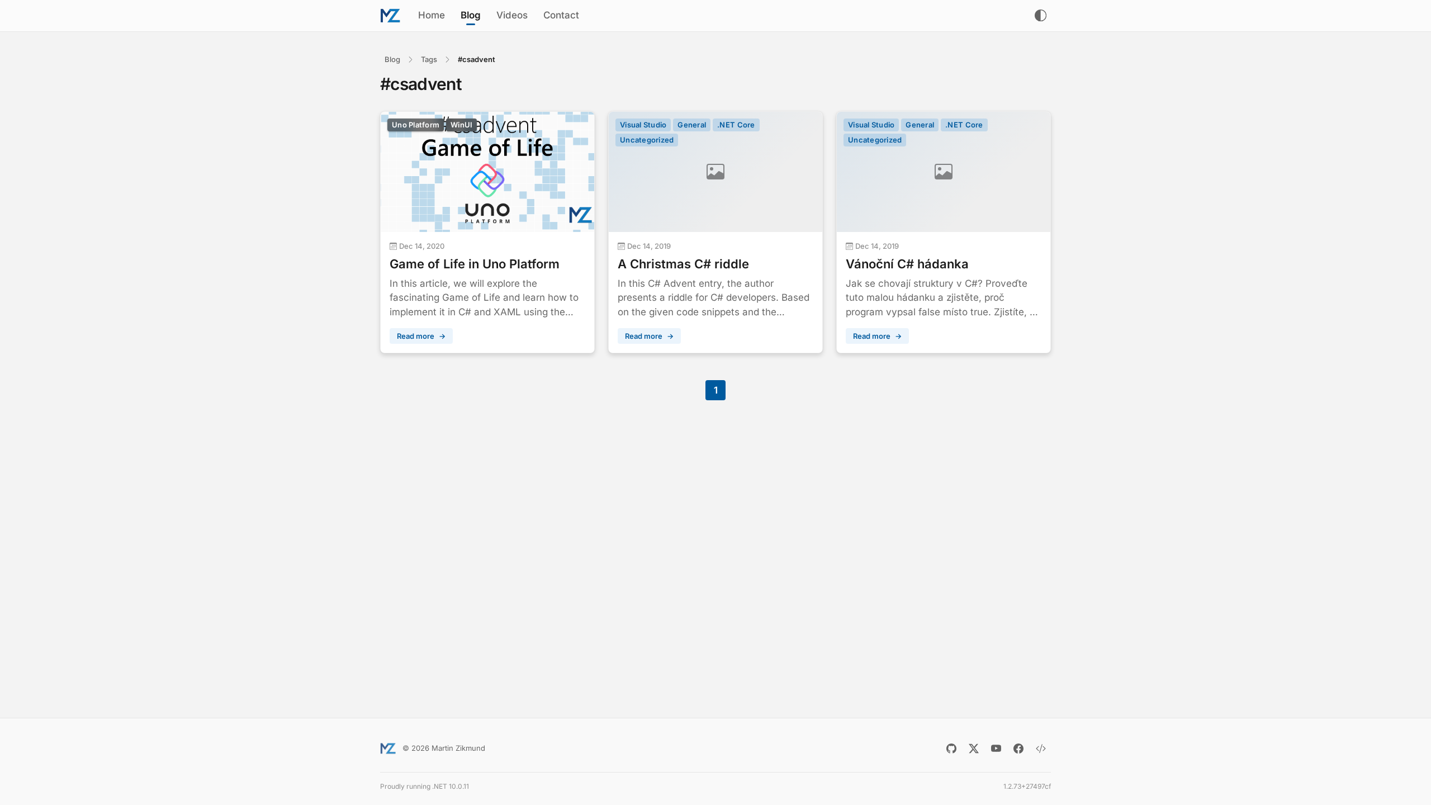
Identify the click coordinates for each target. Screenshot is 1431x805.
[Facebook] (1018, 748)
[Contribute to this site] (1041, 748)
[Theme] (1040, 15)
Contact (561, 15)
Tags (429, 59)
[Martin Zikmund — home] (390, 15)
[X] (974, 748)
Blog (471, 15)
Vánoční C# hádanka (907, 264)
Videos (512, 15)
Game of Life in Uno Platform (475, 264)
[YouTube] (996, 748)
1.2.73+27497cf (1027, 786)
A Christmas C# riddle (683, 264)
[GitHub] (951, 748)
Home (431, 15)
